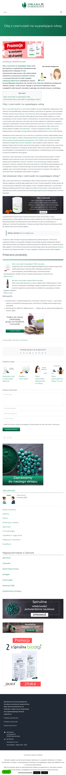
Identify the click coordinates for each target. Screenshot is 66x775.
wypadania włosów (28, 76)
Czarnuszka (15, 340)
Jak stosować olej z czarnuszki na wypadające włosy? (22, 99)
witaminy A (59, 124)
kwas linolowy (19, 114)
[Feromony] (9, 499)
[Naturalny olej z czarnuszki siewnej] (9, 365)
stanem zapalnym (25, 143)
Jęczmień (7, 527)
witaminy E (41, 124)
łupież (16, 140)
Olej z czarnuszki (9, 66)
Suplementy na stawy (12, 591)
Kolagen (6, 574)
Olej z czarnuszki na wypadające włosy (17, 97)
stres (35, 83)
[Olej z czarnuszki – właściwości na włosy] (41, 365)
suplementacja (37, 188)
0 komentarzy (24, 340)
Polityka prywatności (11, 718)
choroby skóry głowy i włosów (13, 138)
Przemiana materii (10, 522)
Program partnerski (11, 721)
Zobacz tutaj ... (8, 276)
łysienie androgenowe (26, 140)
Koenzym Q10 (8, 586)
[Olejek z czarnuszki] (25, 365)
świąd (21, 145)
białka (48, 128)
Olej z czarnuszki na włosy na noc (57, 378)
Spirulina (6, 558)
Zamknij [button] (44, 772)
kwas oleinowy (30, 114)
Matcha (6, 514)
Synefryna (7, 544)
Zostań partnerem (10, 725)
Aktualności (9, 490)
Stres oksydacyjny (40, 162)
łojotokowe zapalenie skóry (39, 138)
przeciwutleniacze (15, 159)
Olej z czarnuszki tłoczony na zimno (15, 109)
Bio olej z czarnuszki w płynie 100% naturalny (27, 280)
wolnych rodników (26, 162)
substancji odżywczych (11, 81)
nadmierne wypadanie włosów (37, 135)
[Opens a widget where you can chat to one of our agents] (6, 772)
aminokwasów (25, 128)
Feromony (21, 495)
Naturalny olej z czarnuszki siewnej (8, 378)
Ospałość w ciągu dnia (12, 535)
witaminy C (50, 124)
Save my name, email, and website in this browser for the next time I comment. (32, 424)
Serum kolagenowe (27, 233)
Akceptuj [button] (36, 772)
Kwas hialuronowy (11, 569)
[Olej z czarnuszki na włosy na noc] (57, 365)
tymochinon (28, 159)
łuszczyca (10, 140)
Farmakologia (9, 531)
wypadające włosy (24, 66)
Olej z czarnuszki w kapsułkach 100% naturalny (28, 264)
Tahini (5, 518)
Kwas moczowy (9, 510)
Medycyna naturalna (11, 540)
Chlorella (6, 563)
